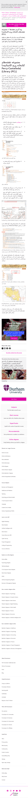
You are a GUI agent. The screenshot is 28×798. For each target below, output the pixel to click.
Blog (3, 673)
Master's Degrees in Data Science (9, 600)
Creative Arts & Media (6, 507)
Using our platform (6, 683)
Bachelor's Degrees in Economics (9, 638)
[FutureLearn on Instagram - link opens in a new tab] (10, 791)
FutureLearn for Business (7, 717)
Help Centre (4, 776)
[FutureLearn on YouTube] (16, 791)
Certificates (4, 693)
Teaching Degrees (5, 566)
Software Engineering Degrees (8, 579)
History (7, 12)
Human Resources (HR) (6, 535)
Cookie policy (4, 748)
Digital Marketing (5, 521)
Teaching (3, 494)
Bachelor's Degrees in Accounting (9, 635)
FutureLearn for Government (8, 721)
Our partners (4, 711)
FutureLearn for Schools (7, 724)
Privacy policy (5, 742)
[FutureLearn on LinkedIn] (19, 791)
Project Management (6, 542)
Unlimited (4, 697)
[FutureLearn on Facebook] (8, 791)
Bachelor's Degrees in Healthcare (9, 628)
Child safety (4, 773)
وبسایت (18, 122)
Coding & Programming (7, 545)
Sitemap (3, 759)
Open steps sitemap (6, 762)
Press (3, 669)
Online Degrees (5, 466)
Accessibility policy (6, 755)
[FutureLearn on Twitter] (13, 791)
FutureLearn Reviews (6, 687)
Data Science (4, 531)
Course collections (6, 548)
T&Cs (3, 738)
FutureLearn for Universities (8, 714)
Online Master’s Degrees (7, 469)
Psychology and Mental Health (8, 497)
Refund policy (5, 745)
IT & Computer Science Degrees (8, 569)
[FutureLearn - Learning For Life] (14, 794)
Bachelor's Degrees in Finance (8, 641)
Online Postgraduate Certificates (9, 476)
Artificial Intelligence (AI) (7, 528)
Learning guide (5, 690)
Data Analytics (5, 525)
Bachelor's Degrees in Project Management (11, 645)
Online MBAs (4, 559)
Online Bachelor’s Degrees (7, 473)
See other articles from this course (14, 352)
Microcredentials (5, 459)
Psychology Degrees (6, 562)
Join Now (14, 399)
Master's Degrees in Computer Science (10, 597)
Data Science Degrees (6, 573)
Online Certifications (6, 456)
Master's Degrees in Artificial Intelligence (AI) (11, 617)
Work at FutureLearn (6, 666)
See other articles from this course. (16, 25)
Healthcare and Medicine (7, 490)
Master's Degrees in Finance (8, 610)
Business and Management (7, 487)
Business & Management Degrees (9, 583)
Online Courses (5, 452)
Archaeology (13, 12)
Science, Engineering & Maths (8, 511)
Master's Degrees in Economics (8, 614)
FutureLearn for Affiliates (7, 728)
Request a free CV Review (7, 700)
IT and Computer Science (7, 500)
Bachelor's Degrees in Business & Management (11, 648)
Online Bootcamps (6, 463)
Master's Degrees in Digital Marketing (10, 604)
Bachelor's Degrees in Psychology (9, 631)
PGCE (3, 576)
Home (3, 12)
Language (4, 504)
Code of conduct (5, 752)
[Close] (26, 1)
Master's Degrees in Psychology (8, 593)
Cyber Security (5, 538)
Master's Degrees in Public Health (9, 607)
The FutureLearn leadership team (9, 662)
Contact (3, 779)
